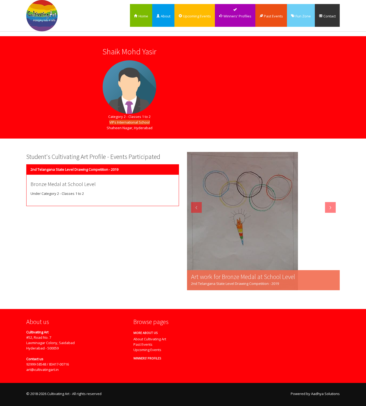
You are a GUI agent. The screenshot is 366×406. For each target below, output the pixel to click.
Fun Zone (303, 16)
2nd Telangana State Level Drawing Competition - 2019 (74, 169)
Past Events (273, 16)
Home (143, 16)
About (165, 16)
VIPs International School (129, 122)
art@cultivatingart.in (42, 369)
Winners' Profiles (237, 16)
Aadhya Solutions (325, 393)
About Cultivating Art (149, 339)
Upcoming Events (196, 16)
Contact (329, 16)
